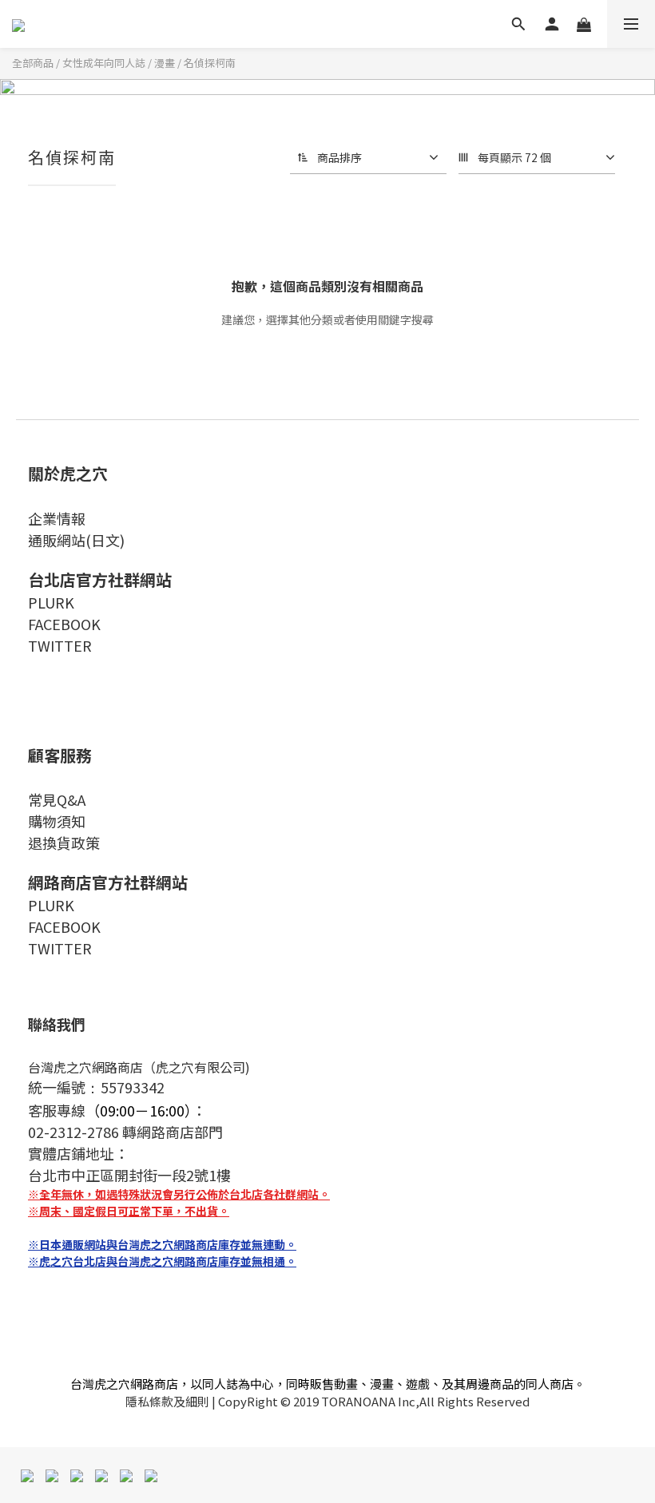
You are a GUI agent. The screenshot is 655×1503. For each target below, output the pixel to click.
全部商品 (33, 62)
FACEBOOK (64, 623)
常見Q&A (56, 799)
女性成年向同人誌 (103, 62)
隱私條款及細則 (167, 1401)
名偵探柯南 (210, 62)
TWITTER (60, 645)
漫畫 (164, 62)
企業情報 (56, 518)
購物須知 (56, 821)
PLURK (51, 602)
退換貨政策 (64, 842)
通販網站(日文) (76, 539)
